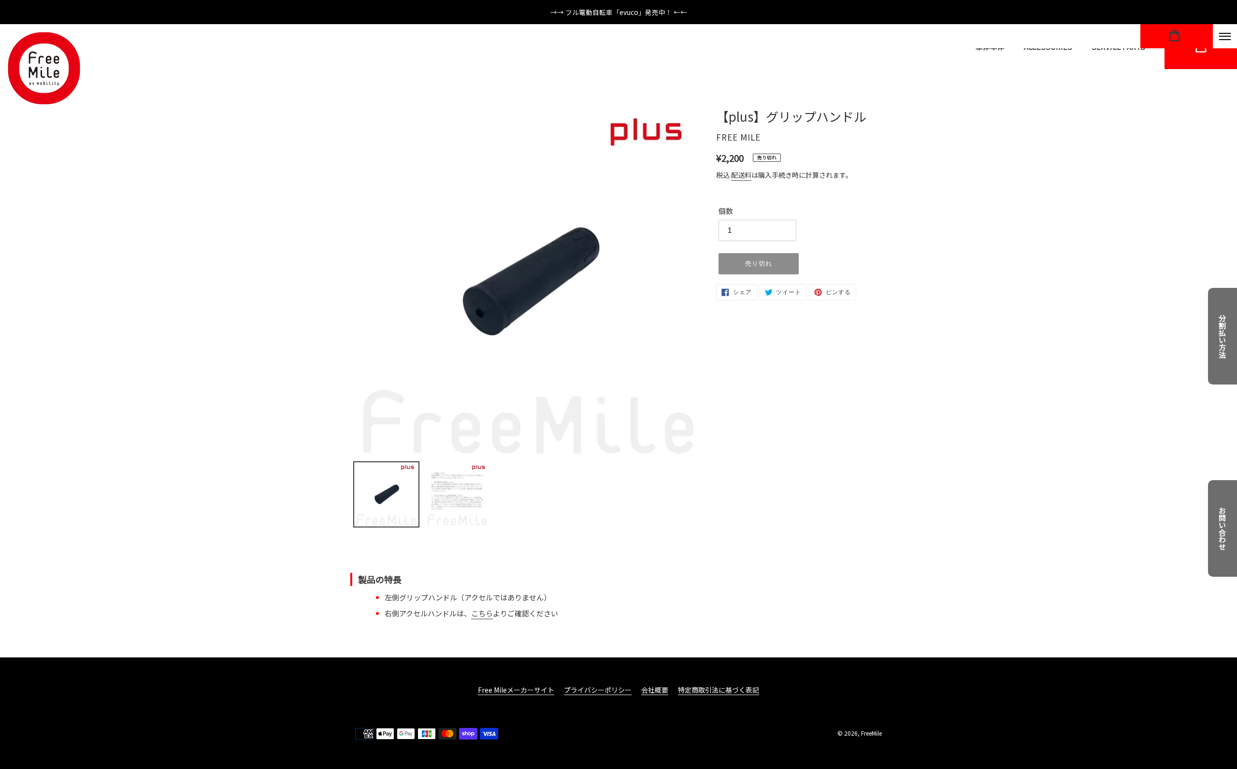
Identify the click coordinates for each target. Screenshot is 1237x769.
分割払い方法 (1223, 336)
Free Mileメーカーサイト (516, 690)
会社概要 (654, 690)
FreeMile (871, 733)
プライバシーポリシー (598, 690)
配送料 (741, 175)
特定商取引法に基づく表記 (718, 690)
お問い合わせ (1223, 528)
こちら (482, 613)
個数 (726, 211)
